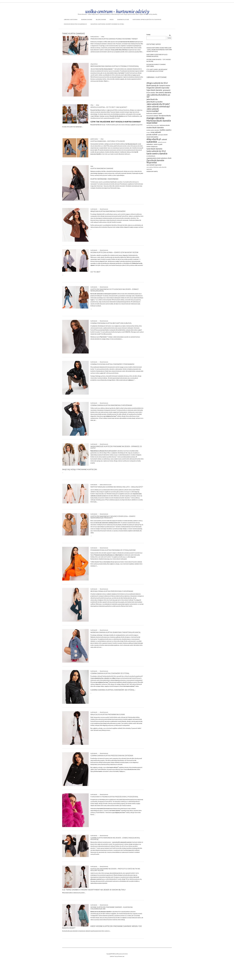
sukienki (92, 491)
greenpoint (166, 90)
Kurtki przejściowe (94, 36)
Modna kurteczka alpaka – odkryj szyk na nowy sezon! (114, 252)
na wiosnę (97, 47)
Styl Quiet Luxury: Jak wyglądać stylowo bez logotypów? (157, 70)
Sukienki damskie (86, 19)
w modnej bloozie (151, 156)
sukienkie (152, 142)
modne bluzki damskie (155, 127)
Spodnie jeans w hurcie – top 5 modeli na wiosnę (159, 60)
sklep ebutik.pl (154, 139)
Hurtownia (136, 328)
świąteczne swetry (152, 171)
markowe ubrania (165, 125)
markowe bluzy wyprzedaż (153, 125)
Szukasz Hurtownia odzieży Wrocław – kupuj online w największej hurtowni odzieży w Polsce (159, 49)
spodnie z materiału (133, 259)
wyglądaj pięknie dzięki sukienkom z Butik (159, 158)
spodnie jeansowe (110, 526)
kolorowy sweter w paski (154, 113)
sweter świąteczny (152, 146)
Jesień (92, 873)
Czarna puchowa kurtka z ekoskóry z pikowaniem (112, 364)
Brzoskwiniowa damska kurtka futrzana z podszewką (114, 66)
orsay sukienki (155, 132)
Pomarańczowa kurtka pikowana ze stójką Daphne (113, 550)
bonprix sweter (164, 85)
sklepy (102, 36)
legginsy (92, 299)
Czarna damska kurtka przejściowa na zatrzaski (111, 755)
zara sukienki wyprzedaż (154, 165)
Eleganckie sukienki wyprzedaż (158, 88)
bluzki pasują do (153, 85)
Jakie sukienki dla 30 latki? (158, 104)
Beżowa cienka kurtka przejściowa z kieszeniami (111, 591)
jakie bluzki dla (152, 99)
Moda (112, 19)
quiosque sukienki (163, 134)
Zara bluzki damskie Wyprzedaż (155, 161)
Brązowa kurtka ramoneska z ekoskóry (108, 211)
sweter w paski (158, 144)
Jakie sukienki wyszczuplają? (153, 110)
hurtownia (114, 216)
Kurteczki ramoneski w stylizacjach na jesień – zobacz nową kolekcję (114, 290)
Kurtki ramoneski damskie (101, 168)
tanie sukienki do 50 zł (156, 151)
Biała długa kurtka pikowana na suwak (107, 714)
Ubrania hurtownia (71, 19)
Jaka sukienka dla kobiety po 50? (158, 96)
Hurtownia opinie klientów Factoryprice (147, 19)
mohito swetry (165, 130)
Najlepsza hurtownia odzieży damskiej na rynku (107, 24)
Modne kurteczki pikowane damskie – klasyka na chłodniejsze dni (111, 908)
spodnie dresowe (111, 457)
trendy (111, 461)
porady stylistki (152, 134)
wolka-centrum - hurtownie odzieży (117, 11)
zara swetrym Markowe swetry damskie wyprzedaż (156, 168)
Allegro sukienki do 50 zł (157, 83)
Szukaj (148, 34)
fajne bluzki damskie (154, 90)
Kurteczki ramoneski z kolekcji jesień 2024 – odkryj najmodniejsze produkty (112, 517)
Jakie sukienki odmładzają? (158, 106)
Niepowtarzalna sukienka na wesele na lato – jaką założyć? (116, 487)
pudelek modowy (94, 139)
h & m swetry (151, 92)
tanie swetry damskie (157, 153)
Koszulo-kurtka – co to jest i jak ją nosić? (108, 107)
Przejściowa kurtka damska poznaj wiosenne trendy (114, 39)
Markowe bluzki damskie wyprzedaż (159, 122)
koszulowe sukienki (152, 115)
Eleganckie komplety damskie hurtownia (156, 65)
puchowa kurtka (104, 369)
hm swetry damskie (163, 92)
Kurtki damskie (93, 209)
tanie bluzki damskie (154, 149)
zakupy (97, 105)
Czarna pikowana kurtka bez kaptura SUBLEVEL (111, 323)
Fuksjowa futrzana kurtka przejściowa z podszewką (114, 797)
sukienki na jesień (162, 142)
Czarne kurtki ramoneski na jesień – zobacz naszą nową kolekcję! (115, 838)
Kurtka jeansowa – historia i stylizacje (107, 141)
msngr (148, 132)
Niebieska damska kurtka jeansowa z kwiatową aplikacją (115, 632)
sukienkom (134, 499)
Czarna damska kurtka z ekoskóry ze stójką (109, 673)
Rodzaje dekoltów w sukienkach (75, 24)
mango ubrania (155, 118)
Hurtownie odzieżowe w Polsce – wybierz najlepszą (157, 55)
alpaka (92, 265)
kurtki (105, 367)
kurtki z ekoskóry (125, 497)
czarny (137, 412)
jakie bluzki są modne (154, 102)
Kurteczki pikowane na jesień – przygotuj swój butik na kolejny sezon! (115, 869)
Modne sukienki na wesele (105, 484)
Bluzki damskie (101, 19)
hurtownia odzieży (129, 686)
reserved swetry (152, 137)
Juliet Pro (112, 956)
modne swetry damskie (153, 130)
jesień (115, 522)
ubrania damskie (94, 339)
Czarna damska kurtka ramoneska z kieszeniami (111, 405)
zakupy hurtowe (94, 64)
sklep (120, 49)
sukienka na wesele (96, 495)
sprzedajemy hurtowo (109, 416)
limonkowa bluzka (165, 116)
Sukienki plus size (123, 19)
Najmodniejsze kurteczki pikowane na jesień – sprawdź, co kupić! (116, 447)
